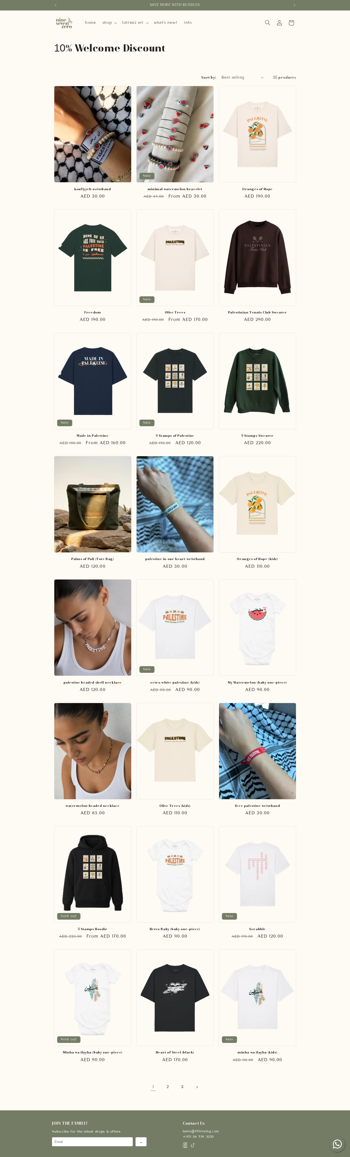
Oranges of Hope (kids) (257, 559)
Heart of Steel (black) (175, 1052)
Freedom (92, 312)
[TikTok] (192, 1146)
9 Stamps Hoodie (92, 929)
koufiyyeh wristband (92, 189)
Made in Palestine (92, 436)
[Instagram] (185, 1146)
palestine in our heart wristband (175, 559)
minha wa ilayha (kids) (257, 1052)
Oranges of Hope (257, 189)
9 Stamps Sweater (257, 436)
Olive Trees (175, 312)
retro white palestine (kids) (175, 682)
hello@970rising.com (201, 1131)
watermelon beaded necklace (93, 806)
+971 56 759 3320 (198, 1137)
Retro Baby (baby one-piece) (175, 929)
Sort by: (208, 77)
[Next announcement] (294, 5)
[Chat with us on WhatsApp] (337, 1144)
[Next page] (197, 1087)
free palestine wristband (257, 806)
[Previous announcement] (55, 5)
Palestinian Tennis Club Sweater (257, 312)
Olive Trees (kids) (175, 806)
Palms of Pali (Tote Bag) (92, 559)
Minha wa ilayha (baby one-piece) (92, 1052)
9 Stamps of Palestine (175, 436)
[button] (109, 22)
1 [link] (153, 1087)
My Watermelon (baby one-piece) (257, 682)
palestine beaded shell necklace (93, 682)
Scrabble (257, 929)
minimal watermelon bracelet (175, 189)
